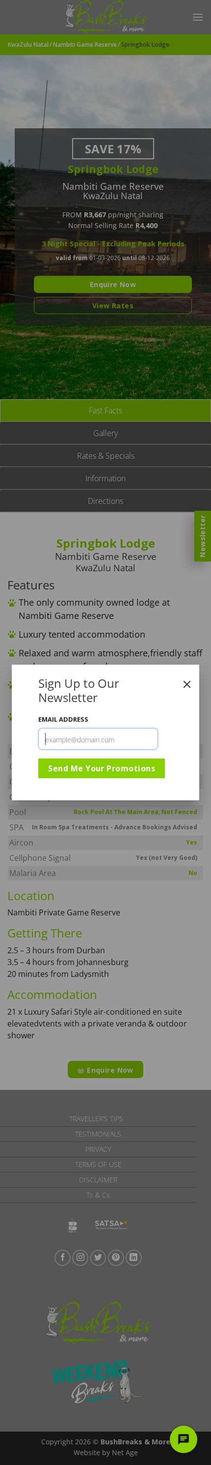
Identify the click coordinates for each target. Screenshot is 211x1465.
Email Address (63, 719)
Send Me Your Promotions (101, 768)
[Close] (187, 684)
